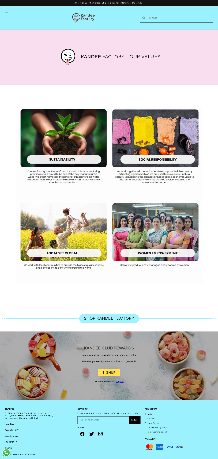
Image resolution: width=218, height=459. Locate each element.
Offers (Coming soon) (156, 428)
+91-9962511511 (12, 442)
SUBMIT (135, 420)
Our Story (150, 419)
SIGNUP (109, 372)
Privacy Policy (152, 423)
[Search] (143, 18)
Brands (148, 414)
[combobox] (176, 18)
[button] (6, 13)
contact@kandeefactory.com (20, 454)
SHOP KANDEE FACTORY (109, 318)
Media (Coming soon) (156, 432)
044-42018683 (12, 430)
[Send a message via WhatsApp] (6, 452)
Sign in (120, 381)
